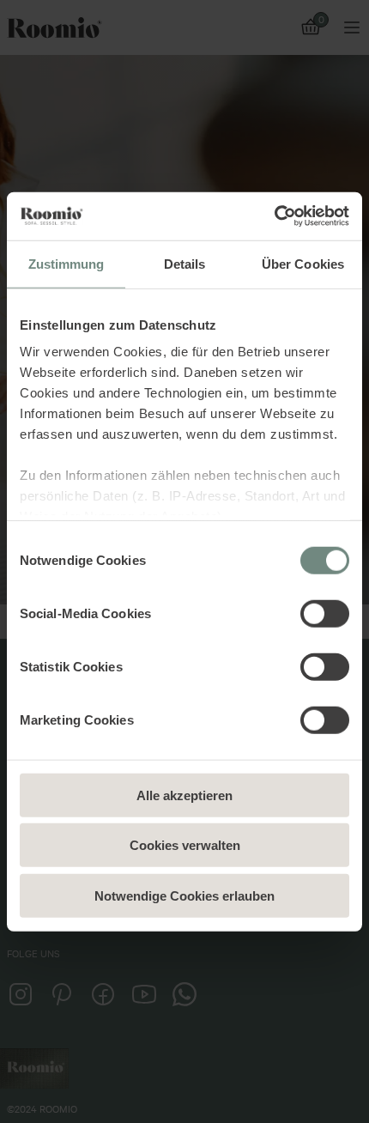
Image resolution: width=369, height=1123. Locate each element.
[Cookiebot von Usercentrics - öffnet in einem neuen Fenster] (274, 216)
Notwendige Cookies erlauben (184, 895)
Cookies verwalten (185, 845)
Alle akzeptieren (184, 794)
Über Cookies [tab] (303, 263)
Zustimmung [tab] (66, 263)
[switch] (324, 613)
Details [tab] (185, 263)
